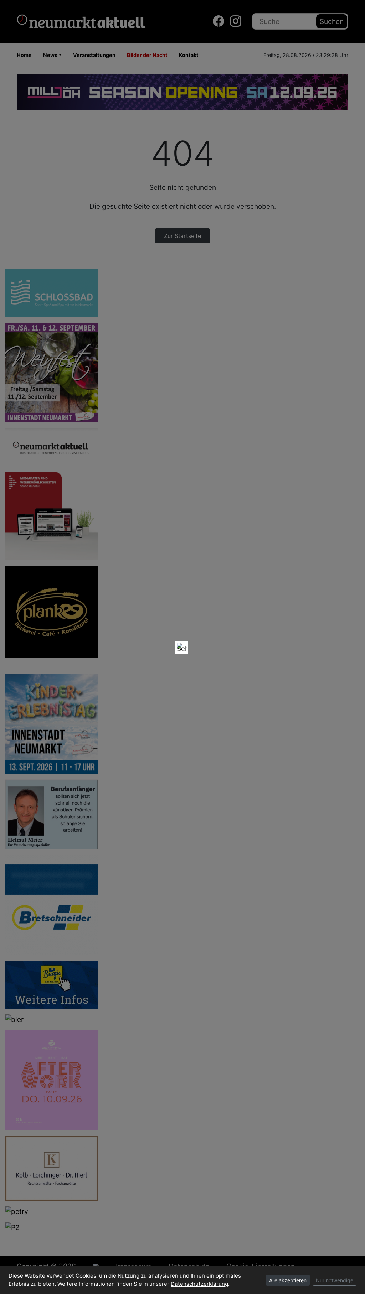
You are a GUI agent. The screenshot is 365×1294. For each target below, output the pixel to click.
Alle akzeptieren (288, 1280)
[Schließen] (181, 647)
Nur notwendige (334, 1280)
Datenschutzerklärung (199, 1283)
